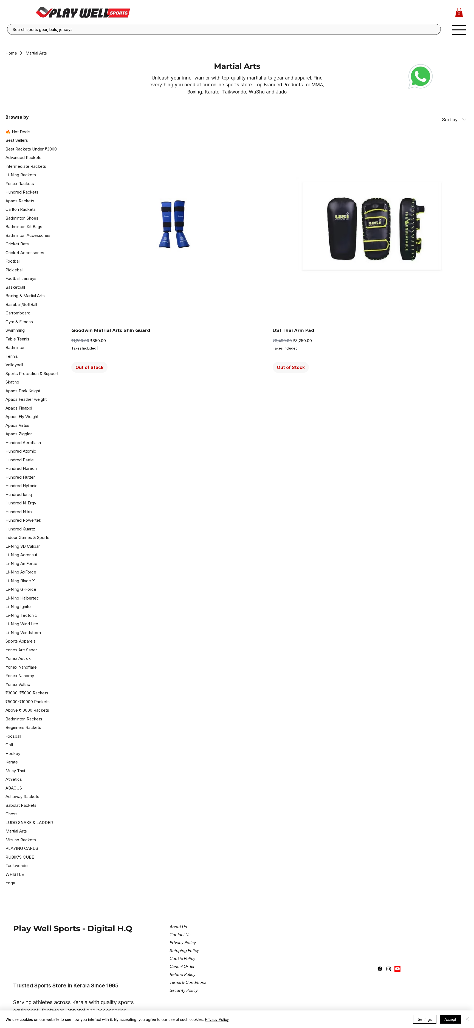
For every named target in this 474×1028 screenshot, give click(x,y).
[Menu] (459, 30)
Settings (425, 1019)
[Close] (467, 1019)
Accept (450, 1019)
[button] (459, 12)
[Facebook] (380, 969)
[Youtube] (397, 969)
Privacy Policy (217, 1019)
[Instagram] (389, 969)
